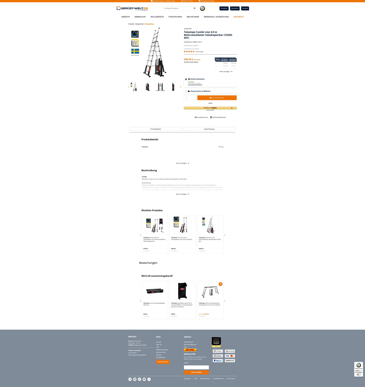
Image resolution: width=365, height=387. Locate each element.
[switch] (359, 374)
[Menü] (362, 363)
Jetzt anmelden (182, 213)
